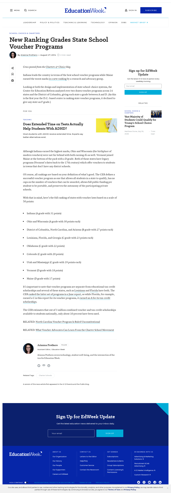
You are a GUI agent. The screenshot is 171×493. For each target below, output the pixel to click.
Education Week (58, 349)
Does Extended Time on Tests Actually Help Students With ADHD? (53, 126)
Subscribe (151, 10)
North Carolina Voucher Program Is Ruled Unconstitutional (68, 321)
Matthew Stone (131, 131)
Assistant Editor (43, 349)
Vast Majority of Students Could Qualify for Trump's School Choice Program (140, 121)
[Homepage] (85, 10)
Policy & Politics (49, 22)
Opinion (113, 22)
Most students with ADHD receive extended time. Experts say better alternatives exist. (53, 135)
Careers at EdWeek (60, 474)
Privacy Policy (103, 482)
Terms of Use (85, 482)
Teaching (27, 120)
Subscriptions (112, 457)
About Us (57, 452)
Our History (57, 461)
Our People (57, 465)
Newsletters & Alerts (115, 461)
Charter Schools (45, 375)
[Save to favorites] (13, 74)
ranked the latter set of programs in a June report (55, 294)
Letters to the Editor (88, 457)
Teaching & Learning (75, 22)
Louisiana (79, 290)
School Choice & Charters (24, 33)
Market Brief (138, 22)
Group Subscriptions (115, 465)
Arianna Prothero (29, 55)
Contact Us (85, 452)
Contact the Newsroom (89, 470)
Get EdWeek (112, 452)
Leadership (29, 22)
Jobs (123, 22)
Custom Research (141, 475)
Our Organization (60, 457)
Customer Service (87, 465)
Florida (94, 290)
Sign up (110, 433)
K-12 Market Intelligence (144, 470)
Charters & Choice (56, 66)
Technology (98, 22)
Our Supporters (59, 470)
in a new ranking (58, 78)
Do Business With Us (143, 452)
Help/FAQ (84, 461)
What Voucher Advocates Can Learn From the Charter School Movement (75, 330)
